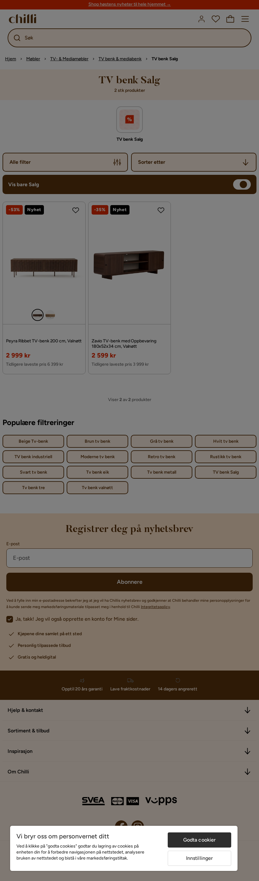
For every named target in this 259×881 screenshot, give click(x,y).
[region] (124, 848)
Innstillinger (199, 858)
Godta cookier (199, 840)
